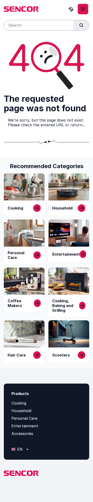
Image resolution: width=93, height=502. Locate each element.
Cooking (18, 403)
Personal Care (24, 418)
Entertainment (24, 426)
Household (21, 410)
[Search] (81, 25)
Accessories (22, 433)
